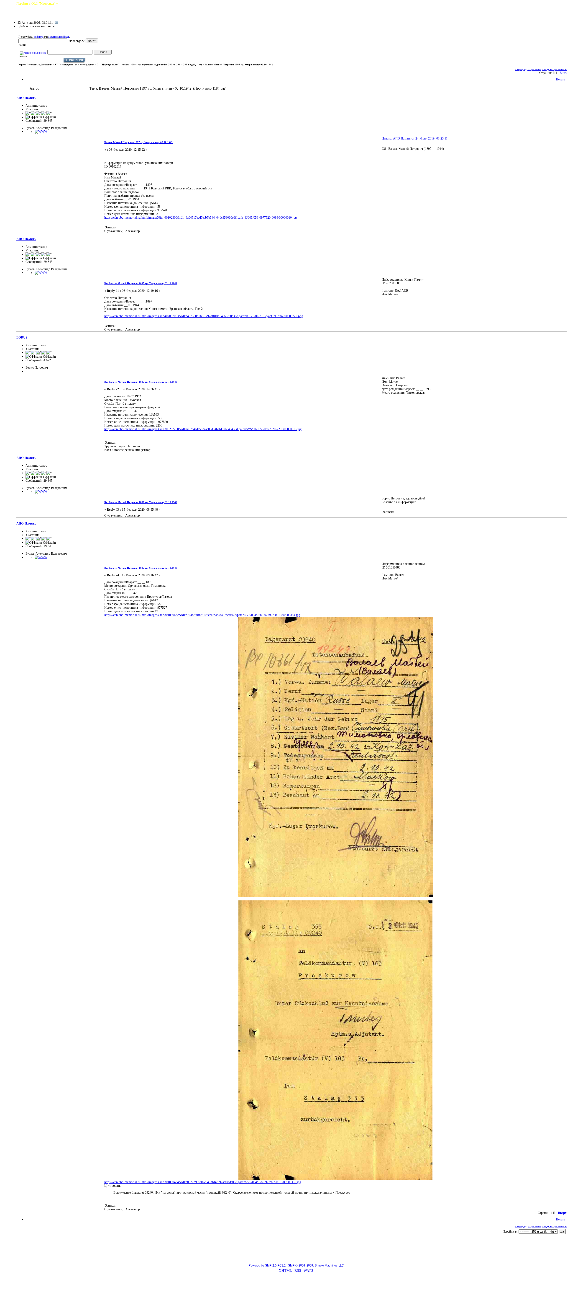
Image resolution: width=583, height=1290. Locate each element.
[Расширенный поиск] (33, 52)
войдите (38, 36)
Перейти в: (510, 1231)
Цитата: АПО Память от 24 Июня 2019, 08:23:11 (414, 138)
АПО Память (26, 98)
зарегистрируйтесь (58, 36)
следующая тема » (554, 69)
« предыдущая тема (528, 69)
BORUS (21, 337)
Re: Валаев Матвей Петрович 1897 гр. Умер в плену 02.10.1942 (140, 283)
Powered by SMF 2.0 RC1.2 (267, 1265)
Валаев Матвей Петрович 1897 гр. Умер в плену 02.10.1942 (138, 142)
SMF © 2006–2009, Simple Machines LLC (316, 1265)
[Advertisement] (291, 1248)
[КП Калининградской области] (41, 131)
